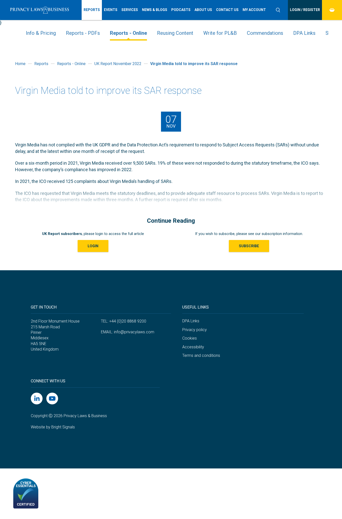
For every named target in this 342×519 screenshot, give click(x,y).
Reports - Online (128, 33)
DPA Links (304, 33)
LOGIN (93, 246)
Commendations (265, 33)
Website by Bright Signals (53, 427)
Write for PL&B (220, 33)
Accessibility (193, 347)
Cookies (189, 338)
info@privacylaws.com (134, 332)
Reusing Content (175, 33)
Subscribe (249, 246)
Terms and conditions (201, 355)
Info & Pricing (41, 33)
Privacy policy (194, 329)
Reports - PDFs (83, 33)
